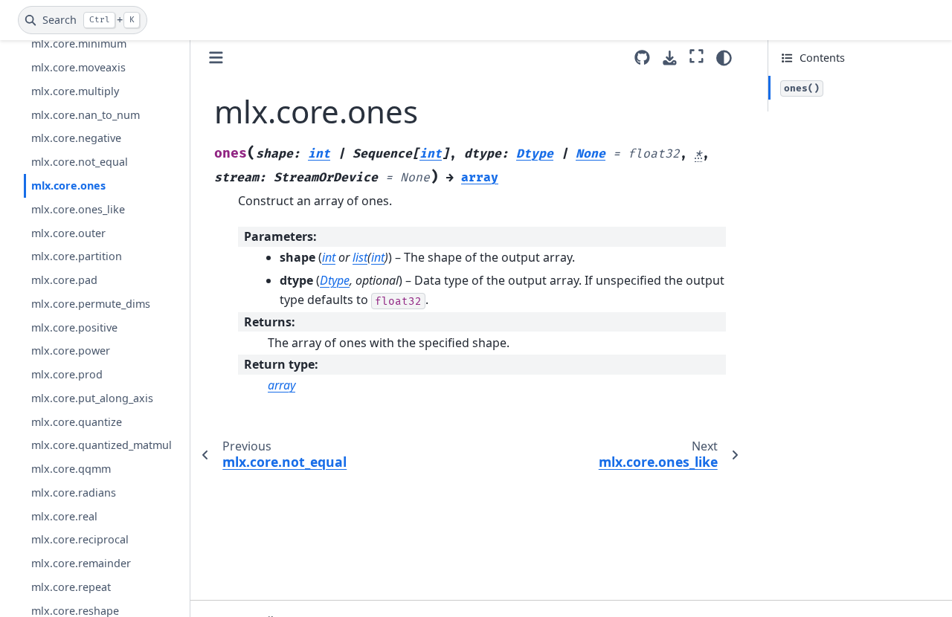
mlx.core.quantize (76, 422)
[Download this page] (670, 58)
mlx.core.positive (74, 327)
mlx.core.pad (64, 280)
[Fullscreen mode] (696, 55)
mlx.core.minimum (78, 43)
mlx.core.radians (73, 492)
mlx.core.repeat (71, 587)
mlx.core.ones (68, 185)
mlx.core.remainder (81, 563)
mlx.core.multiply (75, 91)
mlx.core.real (64, 516)
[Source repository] (642, 57)
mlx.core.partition (76, 256)
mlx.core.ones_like (78, 209)
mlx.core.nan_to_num (85, 115)
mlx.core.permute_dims (90, 304)
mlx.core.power (70, 350)
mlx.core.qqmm (71, 469)
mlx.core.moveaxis (78, 67)
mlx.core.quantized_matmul (101, 445)
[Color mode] (724, 58)
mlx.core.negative (76, 138)
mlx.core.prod (67, 374)
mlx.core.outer (68, 233)
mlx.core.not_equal (79, 162)
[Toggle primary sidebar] (216, 57)
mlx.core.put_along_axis (92, 398)
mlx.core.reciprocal (80, 539)
